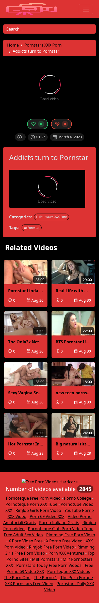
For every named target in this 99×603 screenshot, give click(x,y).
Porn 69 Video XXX (47, 516)
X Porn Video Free (26, 541)
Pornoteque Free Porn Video (33, 498)
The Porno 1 (45, 577)
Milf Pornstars (45, 559)
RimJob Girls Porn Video (38, 510)
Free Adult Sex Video (23, 535)
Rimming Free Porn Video (70, 535)
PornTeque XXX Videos (68, 571)
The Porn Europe (76, 577)
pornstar (33, 228)
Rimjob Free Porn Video (51, 547)
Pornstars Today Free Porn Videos (48, 565)
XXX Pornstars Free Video (29, 583)
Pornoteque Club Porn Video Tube (60, 528)
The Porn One (17, 577)
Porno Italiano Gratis (59, 522)
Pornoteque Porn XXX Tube (31, 504)
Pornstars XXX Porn (53, 217)
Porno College (77, 498)
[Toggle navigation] (86, 9)
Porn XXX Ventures (66, 553)
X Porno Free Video (64, 541)
